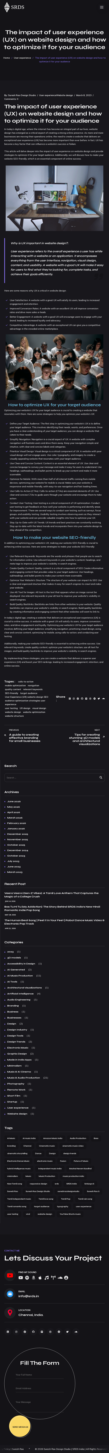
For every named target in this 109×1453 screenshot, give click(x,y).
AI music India (29, 1138)
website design (13, 712)
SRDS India (71, 1184)
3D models (14, 958)
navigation (33, 685)
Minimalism (14, 1066)
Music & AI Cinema (19, 1072)
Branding (13, 1006)
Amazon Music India (52, 1138)
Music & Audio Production (23, 1078)
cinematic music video (73, 1146)
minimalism (12, 1176)
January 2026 (16, 828)
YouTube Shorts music (70, 1214)
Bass (96, 1138)
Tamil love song (46, 1199)
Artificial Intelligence (20, 994)
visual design (39, 708)
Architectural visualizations (24, 988)
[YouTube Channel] (10, 1275)
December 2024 (17, 850)
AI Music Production (20, 976)
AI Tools (12, 982)
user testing (11, 708)
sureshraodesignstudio (68, 1191)
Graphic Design (17, 1054)
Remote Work (16, 1090)
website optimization (34, 712)
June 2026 (14, 801)
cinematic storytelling (17, 1153)
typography (62, 1206)
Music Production (47, 1176)
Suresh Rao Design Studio (22, 95)
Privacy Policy (76, 1449)
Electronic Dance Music (18, 1161)
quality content (13, 689)
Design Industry (17, 1030)
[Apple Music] (40, 1278)
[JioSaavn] (53, 1278)
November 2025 (17, 839)
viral (28, 1214)
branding (11, 1146)
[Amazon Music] (33, 1278)
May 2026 (13, 807)
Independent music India (50, 1169)
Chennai (27, 1146)
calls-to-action (25, 681)
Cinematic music (47, 1146)
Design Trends (16, 1042)
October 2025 (16, 845)
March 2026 (15, 818)
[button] (102, 7)
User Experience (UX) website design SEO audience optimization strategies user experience (26, 701)
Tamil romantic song (16, 1206)
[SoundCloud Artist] (66, 1278)
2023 (10, 952)
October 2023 (16, 856)
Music (28, 1176)
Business (12, 1012)
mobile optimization (15, 685)
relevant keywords (33, 689)
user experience (83, 1206)
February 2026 (16, 823)
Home (6, 57)
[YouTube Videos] (20, 1278)
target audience (28, 693)
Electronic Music (17, 1048)
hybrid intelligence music (19, 1169)
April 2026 (13, 812)
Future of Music (81, 1161)
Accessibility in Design (21, 964)
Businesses (14, 1018)
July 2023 (13, 861)
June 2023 (14, 867)
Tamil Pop (65, 1199)
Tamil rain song (85, 1199)
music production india (73, 1176)
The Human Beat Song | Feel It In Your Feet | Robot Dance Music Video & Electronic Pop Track (54, 922)
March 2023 (14, 872)
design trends (69, 1153)
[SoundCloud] (60, 1278)
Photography (15, 1084)
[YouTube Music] (47, 1278)
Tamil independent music (19, 1199)
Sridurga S (89, 1184)
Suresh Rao (12, 1191)
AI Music (11, 1138)
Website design (64, 95)
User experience (22, 57)
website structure (14, 716)
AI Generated (16, 970)
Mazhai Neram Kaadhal (80, 1169)
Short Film (13, 1096)
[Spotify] (27, 1278)
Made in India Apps (19, 1060)
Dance (38, 1153)
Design (11, 1024)
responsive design (38, 1184)
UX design (25, 708)
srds (57, 1184)
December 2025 (17, 834)
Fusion (63, 1161)
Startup (12, 1102)
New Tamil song (14, 1184)
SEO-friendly (11, 693)
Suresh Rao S (93, 1191)
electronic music (45, 1161)
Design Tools (15, 1036)
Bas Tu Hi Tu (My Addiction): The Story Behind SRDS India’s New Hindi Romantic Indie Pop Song (52, 908)
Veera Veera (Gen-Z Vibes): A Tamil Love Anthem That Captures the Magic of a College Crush (51, 895)
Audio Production (78, 1138)
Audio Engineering (19, 1000)
